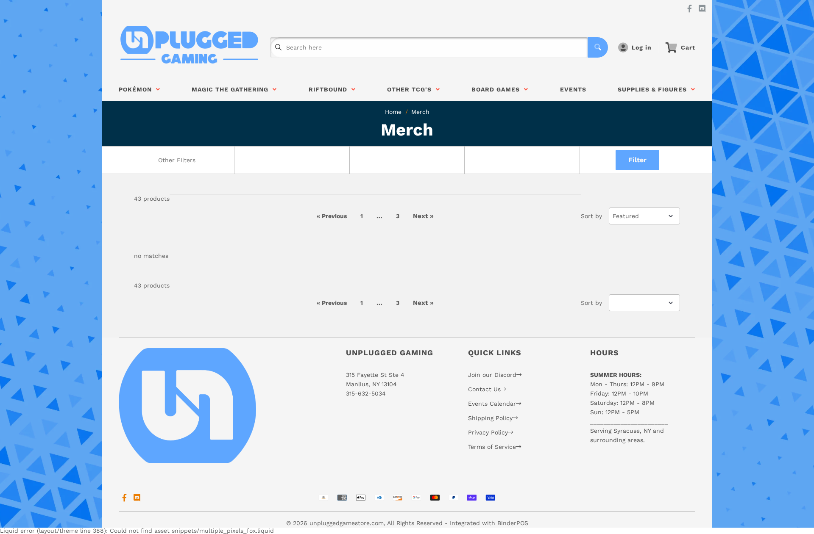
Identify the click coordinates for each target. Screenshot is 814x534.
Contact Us (484, 389)
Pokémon (137, 89)
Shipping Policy (490, 418)
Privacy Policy (488, 432)
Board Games (497, 89)
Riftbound (330, 89)
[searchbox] (177, 160)
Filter (637, 160)
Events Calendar (492, 403)
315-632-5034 (366, 393)
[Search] (598, 47)
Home (393, 111)
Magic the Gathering (232, 89)
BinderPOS (512, 523)
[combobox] (176, 160)
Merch (420, 111)
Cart (688, 47)
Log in (642, 47)
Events (573, 89)
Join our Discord (492, 374)
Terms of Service (492, 446)
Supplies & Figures (654, 89)
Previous (332, 216)
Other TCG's (411, 89)
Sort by (591, 216)
